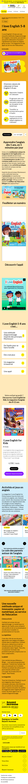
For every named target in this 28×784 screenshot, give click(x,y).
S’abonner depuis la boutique (14, 473)
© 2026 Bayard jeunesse (7, 779)
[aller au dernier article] (3, 543)
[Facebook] (9, 715)
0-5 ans (10, 11)
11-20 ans (22, 11)
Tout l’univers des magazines (12, 17)
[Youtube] (15, 715)
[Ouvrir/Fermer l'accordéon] (23, 335)
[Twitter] (20, 715)
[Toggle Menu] (4, 6)
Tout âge (4, 11)
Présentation (7, 134)
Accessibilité (4, 781)
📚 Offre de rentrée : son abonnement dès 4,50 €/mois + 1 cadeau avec (14, 1)
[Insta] (4, 715)
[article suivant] (24, 543)
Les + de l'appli (18, 134)
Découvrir (14, 468)
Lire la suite (5, 49)
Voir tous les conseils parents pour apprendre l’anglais (14, 591)
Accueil (3, 17)
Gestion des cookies (6, 775)
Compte (24, 7)
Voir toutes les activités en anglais (14, 548)
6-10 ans (16, 11)
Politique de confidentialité (8, 777)
